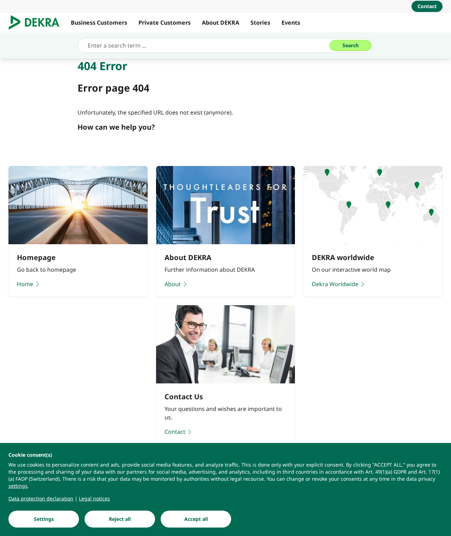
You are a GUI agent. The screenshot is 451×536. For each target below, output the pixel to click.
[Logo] (36, 22)
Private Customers (164, 22)
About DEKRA (220, 22)
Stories (260, 22)
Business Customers (99, 22)
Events (291, 22)
